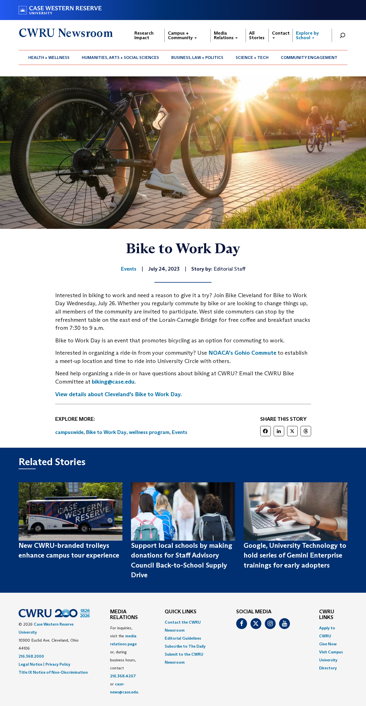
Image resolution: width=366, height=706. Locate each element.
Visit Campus (331, 652)
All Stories (256, 35)
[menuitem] (49, 57)
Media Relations (224, 35)
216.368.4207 (123, 676)
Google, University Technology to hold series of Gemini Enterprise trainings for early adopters (295, 555)
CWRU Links (326, 614)
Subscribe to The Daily (185, 646)
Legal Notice (30, 664)
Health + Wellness (48, 57)
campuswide (69, 432)
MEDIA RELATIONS (124, 614)
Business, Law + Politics (197, 57)
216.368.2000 (31, 656)
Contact (281, 33)
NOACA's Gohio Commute (242, 352)
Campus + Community (181, 35)
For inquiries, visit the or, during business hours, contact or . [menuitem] (124, 660)
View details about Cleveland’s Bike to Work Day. (118, 394)
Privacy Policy (57, 664)
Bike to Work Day (106, 432)
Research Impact (144, 35)
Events (179, 432)
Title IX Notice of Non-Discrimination (53, 672)
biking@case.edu (113, 381)
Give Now (328, 643)
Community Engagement (309, 57)
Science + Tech (252, 57)
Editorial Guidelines (183, 638)
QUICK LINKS (180, 612)
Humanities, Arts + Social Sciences (120, 57)
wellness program (149, 432)
